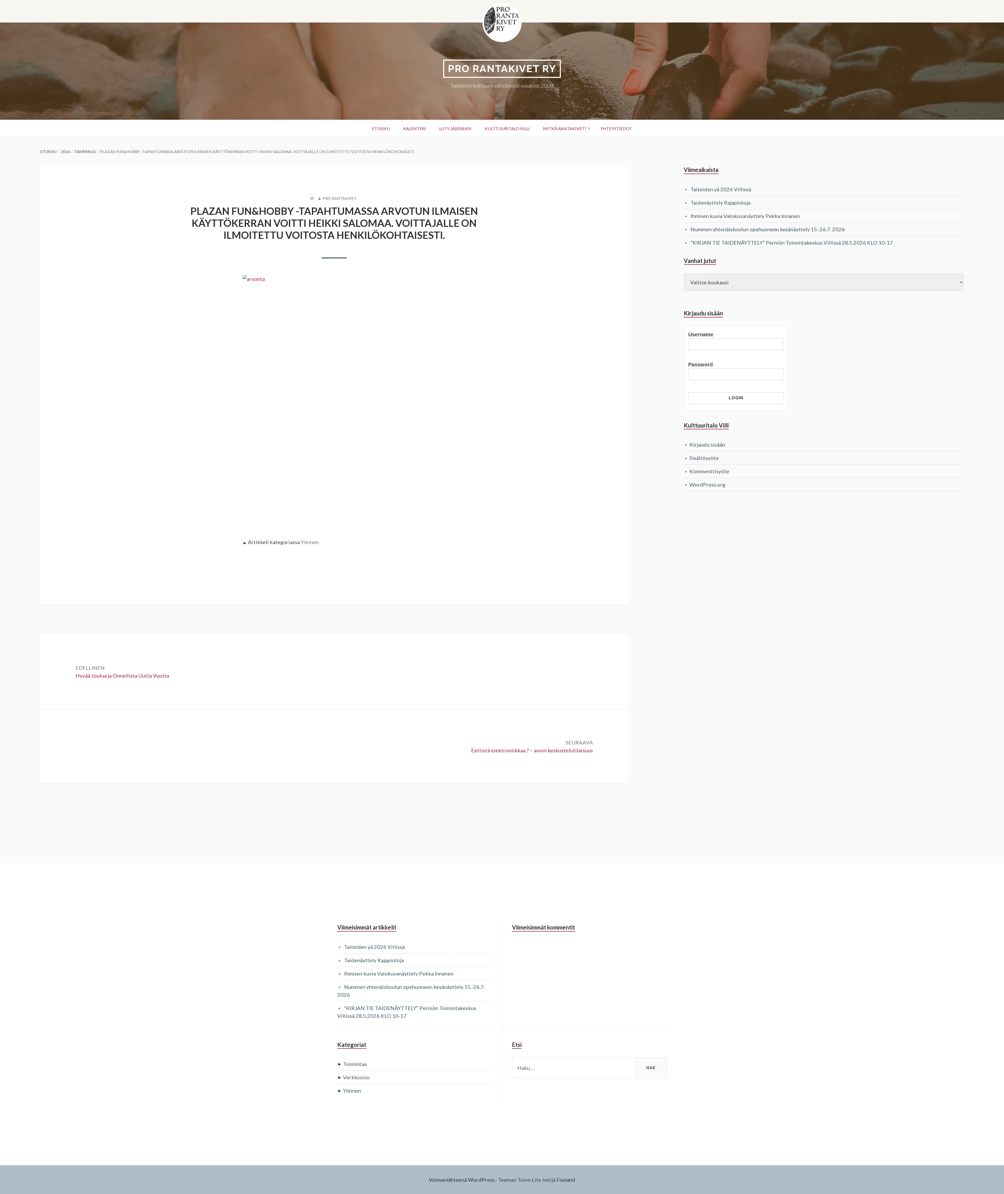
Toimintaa (355, 1064)
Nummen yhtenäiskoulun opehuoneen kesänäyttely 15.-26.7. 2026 (768, 229)
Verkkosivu (356, 1077)
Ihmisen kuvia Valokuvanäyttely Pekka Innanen (745, 216)
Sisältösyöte (704, 458)
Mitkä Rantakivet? (564, 128)
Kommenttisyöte (709, 471)
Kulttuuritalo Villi (507, 128)
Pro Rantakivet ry (502, 68)
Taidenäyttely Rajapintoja (720, 202)
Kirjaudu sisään (707, 444)
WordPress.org (707, 484)
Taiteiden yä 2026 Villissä (721, 189)
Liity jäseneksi (455, 128)
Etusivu (381, 128)
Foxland (566, 1179)
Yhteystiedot (616, 128)
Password (700, 364)
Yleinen (310, 542)
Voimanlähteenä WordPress (462, 1179)
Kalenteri (414, 128)
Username (700, 334)
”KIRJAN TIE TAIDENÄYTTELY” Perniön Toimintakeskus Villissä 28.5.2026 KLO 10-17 (792, 242)
